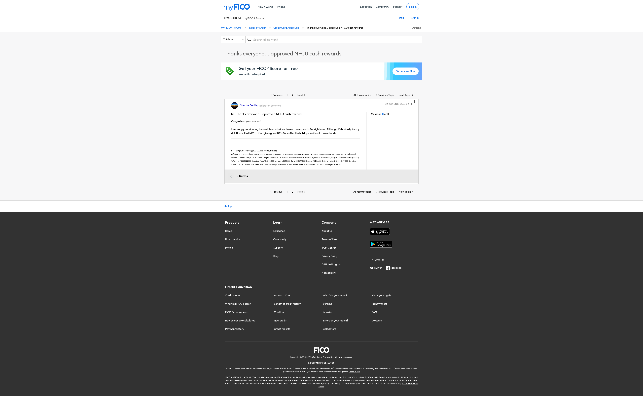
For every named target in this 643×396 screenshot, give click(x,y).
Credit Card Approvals (286, 27)
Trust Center (329, 247)
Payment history (234, 329)
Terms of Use (329, 239)
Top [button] (230, 206)
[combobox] (333, 39)
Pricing (281, 6)
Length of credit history (287, 303)
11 (383, 114)
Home (228, 231)
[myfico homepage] (237, 7)
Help (402, 17)
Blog (275, 256)
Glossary (377, 320)
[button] (415, 100)
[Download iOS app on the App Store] (379, 231)
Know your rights (381, 295)
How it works (232, 239)
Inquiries (327, 312)
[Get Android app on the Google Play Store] (381, 244)
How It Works (265, 6)
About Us (327, 231)
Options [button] (416, 27)
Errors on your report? (335, 320)
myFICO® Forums (254, 18)
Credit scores (232, 295)
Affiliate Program (331, 264)
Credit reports (282, 329)
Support (397, 6)
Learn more (354, 371)
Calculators (329, 329)
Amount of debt (283, 295)
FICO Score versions (236, 312)
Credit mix (280, 312)
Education (366, 6)
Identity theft (379, 303)
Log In (413, 6)
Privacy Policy (330, 256)
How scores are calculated (240, 320)
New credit (280, 320)
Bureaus (327, 303)
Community (382, 6)
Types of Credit (257, 27)
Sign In (415, 17)
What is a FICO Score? (238, 303)
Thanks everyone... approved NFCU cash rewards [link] (334, 27)
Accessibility (329, 272)
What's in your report (335, 295)
